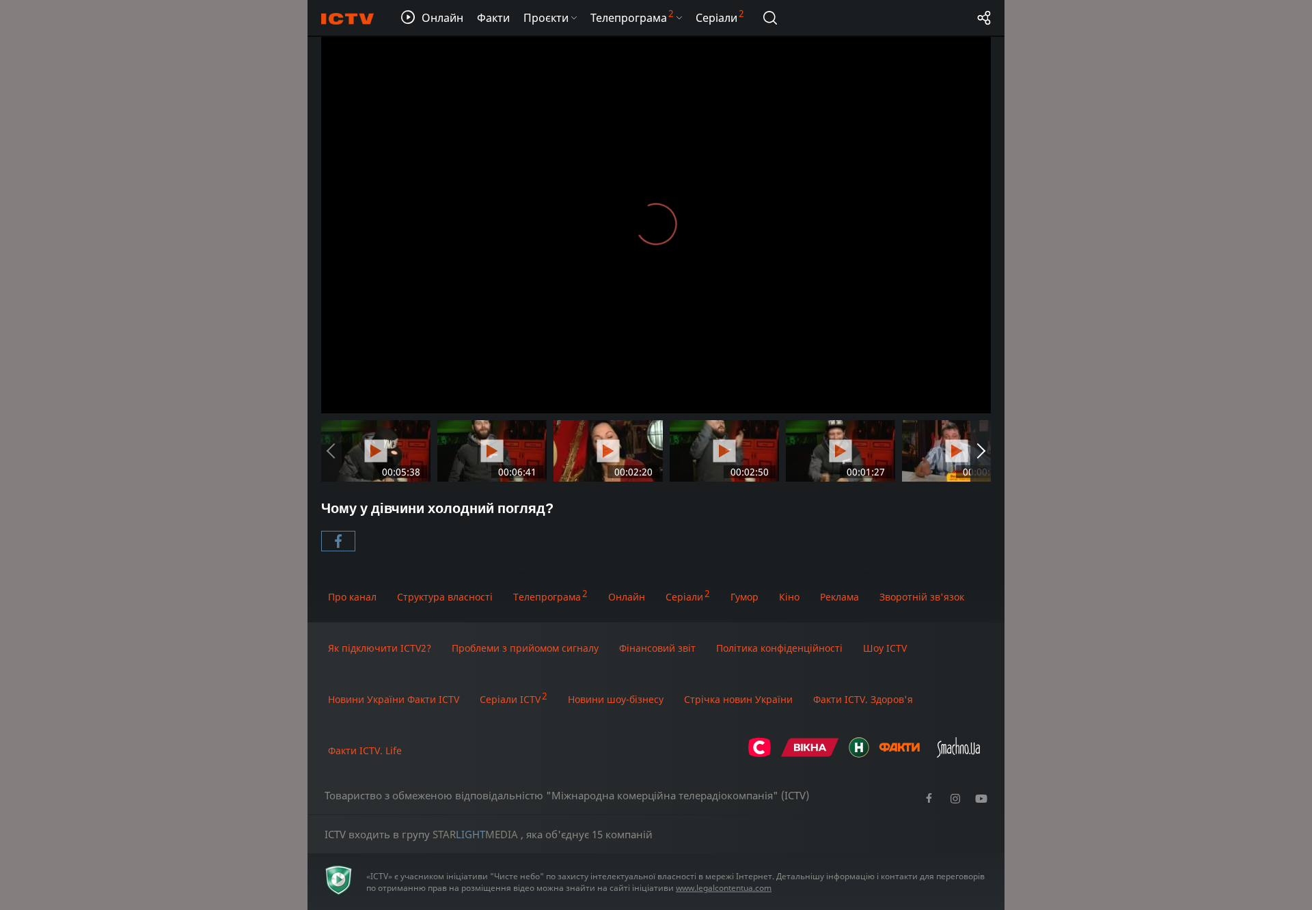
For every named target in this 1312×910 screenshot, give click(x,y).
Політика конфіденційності (779, 648)
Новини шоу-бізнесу (616, 699)
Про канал (352, 596)
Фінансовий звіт (657, 648)
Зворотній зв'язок (921, 596)
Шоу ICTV (885, 648)
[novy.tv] (859, 754)
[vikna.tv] (810, 754)
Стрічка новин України (738, 699)
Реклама (839, 596)
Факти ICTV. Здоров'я (863, 699)
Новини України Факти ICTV (393, 699)
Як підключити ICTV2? (379, 648)
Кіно (789, 596)
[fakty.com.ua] (899, 754)
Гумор (744, 596)
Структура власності (445, 596)
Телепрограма (547, 596)
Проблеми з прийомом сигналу (525, 648)
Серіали (684, 596)
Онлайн (626, 596)
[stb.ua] (759, 754)
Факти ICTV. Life (365, 750)
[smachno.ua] (958, 754)
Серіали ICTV (510, 699)
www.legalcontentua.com (723, 888)
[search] (770, 18)
